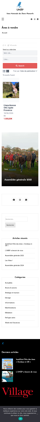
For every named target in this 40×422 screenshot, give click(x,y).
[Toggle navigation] (3, 19)
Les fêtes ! (9, 260)
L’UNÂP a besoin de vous (14, 250)
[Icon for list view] (4, 71)
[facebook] (31, 19)
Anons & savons (11, 288)
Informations (10, 303)
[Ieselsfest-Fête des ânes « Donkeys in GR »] (7, 363)
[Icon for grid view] (7, 71)
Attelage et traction (12, 293)
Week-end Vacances (12, 323)
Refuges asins (10, 318)
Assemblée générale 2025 (18, 180)
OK (21, 419)
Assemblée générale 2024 (14, 265)
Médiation (8, 313)
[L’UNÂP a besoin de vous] (7, 376)
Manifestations (10, 308)
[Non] (37, 414)
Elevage (8, 298)
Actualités (12, 170)
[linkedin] (37, 19)
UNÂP (20, 10)
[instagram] (34, 19)
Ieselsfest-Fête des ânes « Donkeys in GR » (18, 244)
